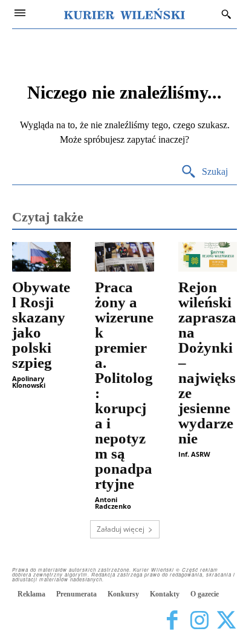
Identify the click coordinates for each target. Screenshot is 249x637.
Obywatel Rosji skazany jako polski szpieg (41, 325)
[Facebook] (172, 620)
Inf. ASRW (194, 454)
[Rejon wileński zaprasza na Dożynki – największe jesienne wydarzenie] (207, 257)
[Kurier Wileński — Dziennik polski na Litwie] (124, 13)
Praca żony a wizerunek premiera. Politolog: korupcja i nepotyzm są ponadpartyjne (124, 385)
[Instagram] (199, 620)
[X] (226, 620)
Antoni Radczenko (113, 503)
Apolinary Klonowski (28, 382)
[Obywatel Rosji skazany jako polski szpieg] (41, 257)
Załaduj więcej (120, 529)
